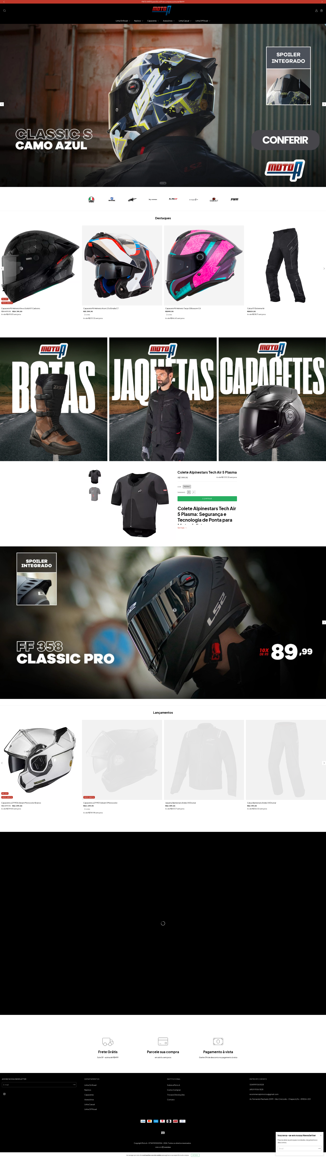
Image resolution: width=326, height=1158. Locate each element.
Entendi (195, 1155)
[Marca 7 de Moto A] (214, 199)
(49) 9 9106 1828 (256, 1089)
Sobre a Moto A (173, 1085)
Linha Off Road (202, 21)
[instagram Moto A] (4, 1094)
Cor (179, 487)
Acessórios (168, 21)
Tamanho (181, 492)
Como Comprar (174, 1090)
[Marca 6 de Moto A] (193, 199)
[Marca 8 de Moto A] (234, 199)
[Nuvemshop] (163, 1147)
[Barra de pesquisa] (4, 11)
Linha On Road (122, 21)
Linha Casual (184, 21)
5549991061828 (257, 1084)
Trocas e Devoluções (176, 1095)
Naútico (137, 21)
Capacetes (152, 21)
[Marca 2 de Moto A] (112, 199)
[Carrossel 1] (53, 399)
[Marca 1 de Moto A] (91, 199)
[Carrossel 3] (272, 399)
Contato (171, 1099)
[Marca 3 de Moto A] (132, 199)
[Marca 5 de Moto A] (173, 199)
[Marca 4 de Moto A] (153, 199)
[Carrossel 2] (163, 399)
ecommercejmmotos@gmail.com (264, 1094)
